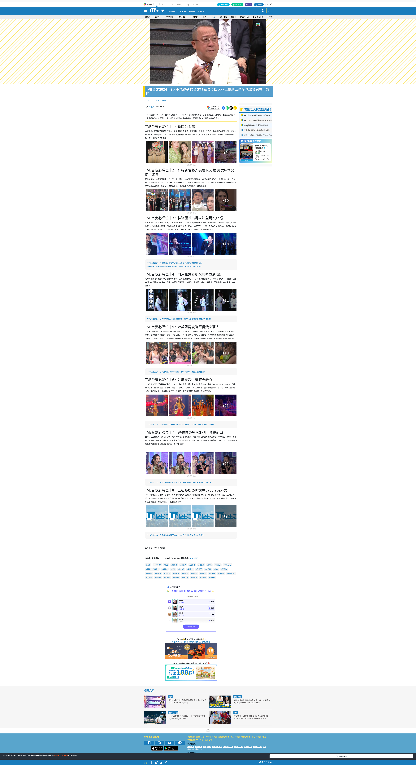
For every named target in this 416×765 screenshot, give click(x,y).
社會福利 (208, 739)
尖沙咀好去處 (211, 737)
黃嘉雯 (199, 569)
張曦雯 (203, 577)
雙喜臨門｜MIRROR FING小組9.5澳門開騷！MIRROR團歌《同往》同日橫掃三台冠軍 (251, 717)
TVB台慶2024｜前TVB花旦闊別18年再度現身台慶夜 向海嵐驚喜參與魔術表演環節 (179, 319)
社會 (264, 737)
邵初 (173, 569)
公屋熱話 (183, 11)
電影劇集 (237, 697)
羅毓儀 (194, 573)
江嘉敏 (192, 565)
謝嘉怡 (158, 577)
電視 (209, 565)
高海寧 (203, 573)
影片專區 (223, 17)
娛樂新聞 (192, 11)
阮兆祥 (185, 577)
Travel (164, 5)
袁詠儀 (208, 569)
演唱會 (147, 17)
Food (171, 5)
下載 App (259, 4)
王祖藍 (212, 573)
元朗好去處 (235, 737)
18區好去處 (244, 17)
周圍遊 (233, 17)
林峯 (216, 569)
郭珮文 (190, 569)
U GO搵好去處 (224, 4)
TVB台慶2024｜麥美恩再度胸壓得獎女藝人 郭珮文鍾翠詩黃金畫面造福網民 (176, 371)
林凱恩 (201, 565)
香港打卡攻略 (258, 17)
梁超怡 (176, 577)
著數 (148, 565)
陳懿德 (183, 565)
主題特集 (270, 17)
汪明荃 (224, 569)
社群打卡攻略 (238, 4)
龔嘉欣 (174, 565)
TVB (166, 565)
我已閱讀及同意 (341, 756)
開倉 (203, 737)
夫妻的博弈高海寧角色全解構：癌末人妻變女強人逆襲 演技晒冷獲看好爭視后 (251, 701)
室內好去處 (173, 712)
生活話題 (155, 100)
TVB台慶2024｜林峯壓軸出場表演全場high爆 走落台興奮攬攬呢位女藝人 (175, 263)
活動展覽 (191, 737)
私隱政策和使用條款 (61, 755)
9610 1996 (193, 558)
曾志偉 (158, 573)
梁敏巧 (181, 569)
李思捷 (165, 569)
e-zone (195, 5)
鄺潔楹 (218, 565)
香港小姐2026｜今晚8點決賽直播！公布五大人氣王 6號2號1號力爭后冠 (187, 701)
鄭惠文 (151, 106)
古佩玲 (149, 577)
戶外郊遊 (199, 739)
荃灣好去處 (245, 737)
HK (156, 5)
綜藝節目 (228, 565)
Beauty (179, 5)
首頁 (147, 100)
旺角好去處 (256, 737)
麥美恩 (176, 573)
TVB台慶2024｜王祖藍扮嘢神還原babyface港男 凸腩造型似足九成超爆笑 (175, 535)
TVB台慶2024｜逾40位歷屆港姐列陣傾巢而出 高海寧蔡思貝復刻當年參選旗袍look (179, 482)
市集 (198, 737)
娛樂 (164, 100)
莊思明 (167, 577)
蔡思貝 (185, 573)
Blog (187, 5)
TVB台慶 (157, 565)
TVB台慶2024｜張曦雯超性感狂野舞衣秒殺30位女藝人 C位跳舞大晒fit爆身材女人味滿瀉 (181, 424)
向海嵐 (221, 573)
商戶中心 (248, 4)
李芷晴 (212, 577)
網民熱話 (190, 746)
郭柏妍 (149, 573)
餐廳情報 (191, 739)
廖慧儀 (167, 573)
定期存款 (201, 11)
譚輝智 (194, 577)
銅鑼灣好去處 (223, 737)
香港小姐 (231, 573)
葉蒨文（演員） (152, 569)
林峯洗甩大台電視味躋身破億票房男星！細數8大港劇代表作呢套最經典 (174, 266)
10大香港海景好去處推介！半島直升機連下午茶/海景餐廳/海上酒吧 (186, 717)
